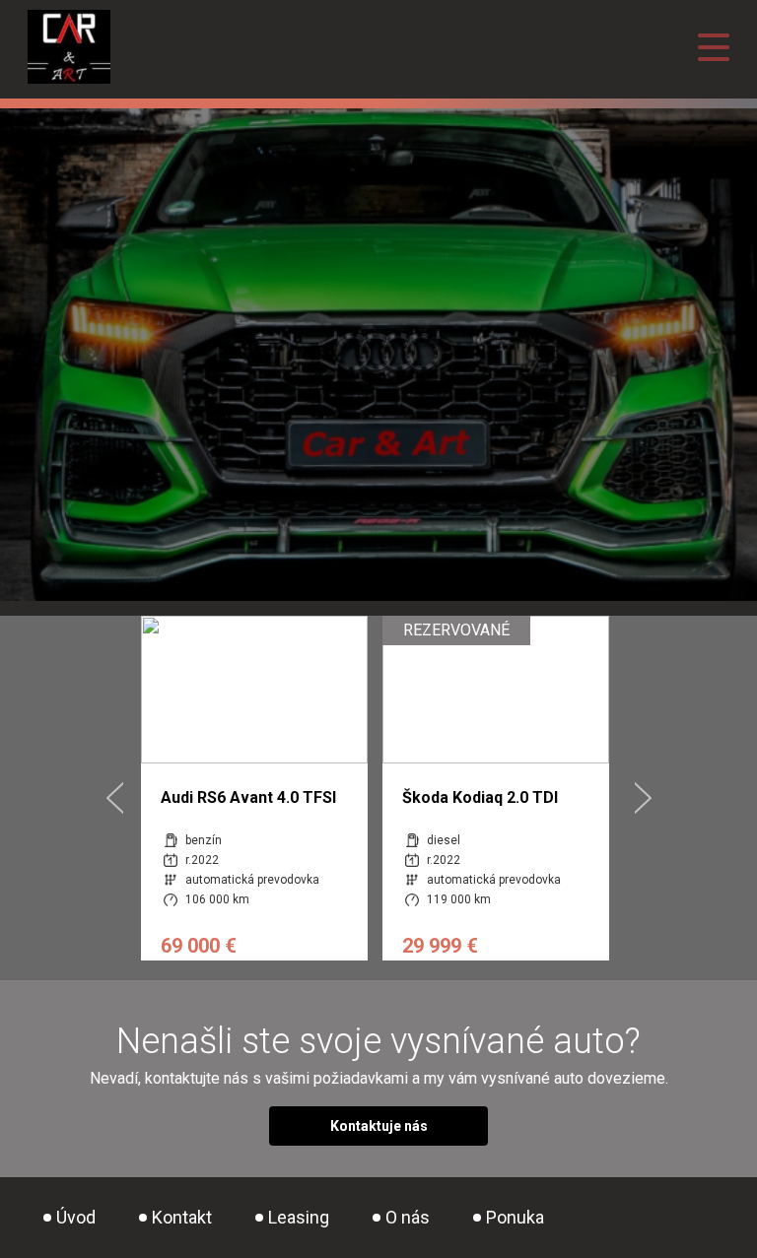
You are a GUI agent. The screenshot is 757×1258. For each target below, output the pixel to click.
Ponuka (515, 1217)
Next (643, 798)
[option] (254, 788)
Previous (114, 798)
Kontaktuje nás (379, 1126)
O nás (407, 1217)
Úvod (76, 1217)
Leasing (298, 1217)
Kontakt (182, 1217)
